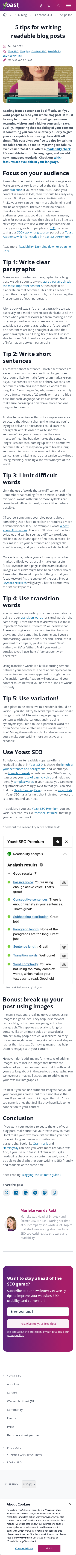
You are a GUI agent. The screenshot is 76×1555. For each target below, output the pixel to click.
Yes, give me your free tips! (38, 1324)
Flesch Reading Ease (27, 790)
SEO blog (21, 15)
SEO (52, 228)
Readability (54, 51)
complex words (23, 782)
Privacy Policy (24, 1537)
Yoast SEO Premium (45, 809)
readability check (58, 149)
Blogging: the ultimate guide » (41, 1175)
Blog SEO (13, 51)
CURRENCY (12, 1484)
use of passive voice (38, 777)
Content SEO (43, 15)
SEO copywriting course (33, 232)
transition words (32, 618)
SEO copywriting (12, 55)
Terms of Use (52, 1510)
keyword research (15, 583)
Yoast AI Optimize (46, 813)
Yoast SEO (36, 765)
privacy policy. (15, 1335)
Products (14, 1447)
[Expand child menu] (3, 1447)
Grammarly (40, 1144)
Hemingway (10, 1148)
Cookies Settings (24, 1548)
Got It (49, 1548)
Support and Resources (24, 1455)
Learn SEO (14, 1462)
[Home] (5, 15)
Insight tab (65, 790)
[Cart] (49, 5)
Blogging (25, 51)
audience (16, 190)
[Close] (70, 1504)
